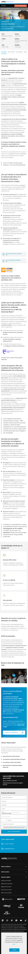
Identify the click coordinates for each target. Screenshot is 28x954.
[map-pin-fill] (11, 920)
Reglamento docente (6, 886)
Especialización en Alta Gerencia (11, 756)
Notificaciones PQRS (6, 880)
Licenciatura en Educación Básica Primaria (14, 759)
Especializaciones (8, 8)
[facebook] (16, 920)
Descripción (4, 52)
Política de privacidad (6, 892)
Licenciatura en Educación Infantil (12, 762)
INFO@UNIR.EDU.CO (9, 848)
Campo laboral (19, 52)
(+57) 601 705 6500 (9, 843)
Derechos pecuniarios (6, 889)
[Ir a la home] (7, 2)
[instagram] (7, 920)
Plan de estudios (11, 52)
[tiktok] (25, 920)
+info (13, 944)
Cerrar (14, 950)
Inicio (2, 8)
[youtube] (21, 920)
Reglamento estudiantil (6, 883)
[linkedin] (2, 920)
